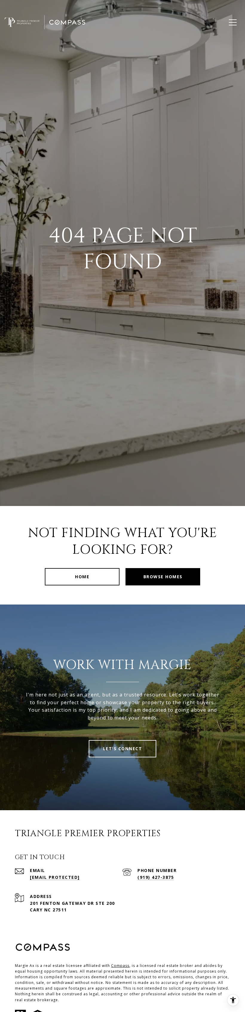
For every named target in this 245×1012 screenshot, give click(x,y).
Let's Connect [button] (122, 748)
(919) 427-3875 (155, 877)
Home (82, 576)
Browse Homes (163, 576)
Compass (120, 965)
